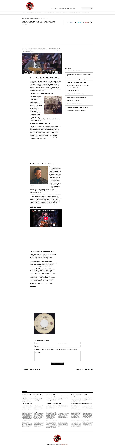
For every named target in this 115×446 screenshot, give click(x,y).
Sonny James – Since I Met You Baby (75, 94)
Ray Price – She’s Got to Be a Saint (53, 403)
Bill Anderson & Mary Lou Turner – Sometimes (81, 403)
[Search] (92, 8)
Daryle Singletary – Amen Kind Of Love (76, 97)
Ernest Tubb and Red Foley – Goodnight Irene (78, 79)
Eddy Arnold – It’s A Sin (51, 420)
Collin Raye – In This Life (73, 90)
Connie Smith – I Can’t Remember (84, 369)
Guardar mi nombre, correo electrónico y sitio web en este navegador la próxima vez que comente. (56, 349)
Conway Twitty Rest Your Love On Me (79, 394)
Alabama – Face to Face (27, 403)
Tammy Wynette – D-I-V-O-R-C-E (74, 71)
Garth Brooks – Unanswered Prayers (30, 412)
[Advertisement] (57, 35)
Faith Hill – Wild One (26, 420)
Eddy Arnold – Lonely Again (73, 100)
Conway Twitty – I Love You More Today (76, 110)
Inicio (23, 18)
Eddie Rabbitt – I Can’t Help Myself (75, 104)
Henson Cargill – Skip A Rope (52, 412)
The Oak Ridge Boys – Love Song (78, 412)
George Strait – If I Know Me (52, 394)
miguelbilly (25, 24)
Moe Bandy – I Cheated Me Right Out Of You (77, 107)
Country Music (28, 18)
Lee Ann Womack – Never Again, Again (76, 82)
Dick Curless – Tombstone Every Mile (31, 369)
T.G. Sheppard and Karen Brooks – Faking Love (32, 394)
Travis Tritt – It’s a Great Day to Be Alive (80, 420)
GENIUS (33, 286)
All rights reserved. (64, 444)
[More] (92, 22)
